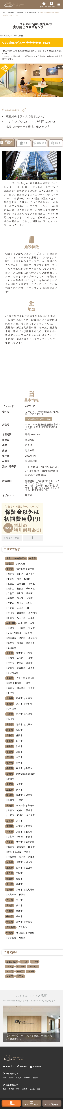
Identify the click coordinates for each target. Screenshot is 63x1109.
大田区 (20, 608)
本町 (18, 1089)
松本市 (19, 768)
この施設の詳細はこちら (38, 419)
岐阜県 (32, 558)
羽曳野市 (11, 856)
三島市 (20, 800)
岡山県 (9, 862)
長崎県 (9, 916)
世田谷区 (21, 583)
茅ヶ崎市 (32, 638)
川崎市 (10, 628)
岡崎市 (29, 810)
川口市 (29, 653)
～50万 (9, 976)
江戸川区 (30, 574)
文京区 (29, 598)
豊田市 (31, 805)
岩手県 (9, 735)
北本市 (20, 663)
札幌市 (29, 714)
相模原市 (11, 638)
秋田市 (19, 730)
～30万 (20, 971)
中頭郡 (31, 933)
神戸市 (20, 836)
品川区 (20, 593)
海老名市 (30, 643)
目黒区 (10, 593)
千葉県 (9, 678)
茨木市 (22, 856)
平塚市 (31, 628)
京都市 (29, 826)
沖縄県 (9, 933)
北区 (28, 608)
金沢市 (19, 757)
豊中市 (19, 842)
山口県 (9, 873)
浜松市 (19, 795)
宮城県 (9, 905)
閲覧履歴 (23, 1066)
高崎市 (19, 698)
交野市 (27, 852)
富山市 (19, 752)
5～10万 (21, 966)
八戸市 (29, 724)
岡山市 (29, 862)
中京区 (19, 826)
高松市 (19, 884)
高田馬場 (20, 563)
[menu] (58, 4)
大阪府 (9, 842)
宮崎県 (9, 922)
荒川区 (20, 574)
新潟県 (9, 774)
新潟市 (10, 778)
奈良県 (9, 821)
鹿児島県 (10, 927)
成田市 (10, 688)
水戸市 (19, 704)
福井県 (9, 763)
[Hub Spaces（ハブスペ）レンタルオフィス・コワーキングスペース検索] (14, 4)
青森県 (9, 724)
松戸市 (10, 693)
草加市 (29, 663)
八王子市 (21, 618)
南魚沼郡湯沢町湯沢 (25, 774)
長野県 (9, 768)
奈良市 (19, 821)
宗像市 (19, 889)
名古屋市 (30, 815)
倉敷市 (19, 862)
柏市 (9, 683)
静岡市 (10, 800)
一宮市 (10, 815)
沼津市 (29, 795)
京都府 (9, 826)
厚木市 (22, 638)
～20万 (9, 971)
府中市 (31, 569)
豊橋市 (10, 810)
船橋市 (18, 683)
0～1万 (24, 961)
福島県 (9, 746)
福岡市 (22, 894)
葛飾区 (31, 583)
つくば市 (11, 708)
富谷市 (19, 922)
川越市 (10, 658)
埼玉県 (9, 653)
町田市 (10, 618)
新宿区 (9, 563)
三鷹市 (31, 618)
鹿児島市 (22, 927)
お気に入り (10, 1066)
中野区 (29, 603)
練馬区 (10, 598)
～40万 (30, 971)
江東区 (10, 603)
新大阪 (32, 1089)
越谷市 (31, 668)
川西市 (19, 831)
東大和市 (32, 613)
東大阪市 (21, 847)
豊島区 (29, 593)
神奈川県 (10, 623)
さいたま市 (12, 672)
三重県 (9, 789)
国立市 (10, 574)
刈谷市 (20, 810)
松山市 (19, 878)
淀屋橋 (24, 1089)
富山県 (9, 752)
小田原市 (21, 628)
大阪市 (31, 856)
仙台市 (19, 905)
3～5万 (9, 966)
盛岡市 (19, 735)
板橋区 (10, 583)
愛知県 (9, 805)
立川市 (10, 613)
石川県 (9, 757)
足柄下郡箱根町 (14, 633)
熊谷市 (10, 663)
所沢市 (10, 668)
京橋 (39, 1089)
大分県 (9, 900)
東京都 (9, 569)
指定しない (11, 961)
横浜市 (20, 643)
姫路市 (29, 831)
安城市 (20, 815)
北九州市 (30, 889)
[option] (31, 1024)
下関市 (19, 873)
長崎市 (19, 916)
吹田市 (31, 847)
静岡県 (9, 795)
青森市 (19, 724)
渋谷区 (10, 588)
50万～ (20, 976)
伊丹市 (29, 836)
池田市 (10, 847)
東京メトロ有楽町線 (16, 558)
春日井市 (20, 805)
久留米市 (11, 894)
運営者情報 (37, 1066)
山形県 (9, 741)
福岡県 (9, 889)
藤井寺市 (30, 842)
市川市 (31, 688)
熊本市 (19, 911)
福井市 (19, 763)
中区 (32, 623)
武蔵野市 (21, 613)
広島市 (19, 867)
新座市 (20, 658)
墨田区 (20, 603)
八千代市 (20, 678)
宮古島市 (11, 938)
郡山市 (19, 746)
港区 (19, 579)
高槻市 (18, 852)
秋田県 (9, 730)
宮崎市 (29, 922)
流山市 (31, 678)
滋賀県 (9, 784)
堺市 (9, 852)
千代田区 (30, 588)
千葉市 (27, 683)
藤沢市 (28, 633)
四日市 (19, 789)
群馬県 (9, 698)
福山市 (29, 867)
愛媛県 (9, 878)
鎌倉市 (10, 643)
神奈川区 (22, 623)
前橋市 (29, 698)
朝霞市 (19, 653)
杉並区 (27, 579)
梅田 (4, 1089)
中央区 (10, 579)
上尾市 (29, 658)
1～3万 (34, 961)
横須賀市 (11, 647)
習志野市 (21, 688)
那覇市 (22, 938)
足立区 (20, 598)
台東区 (10, 608)
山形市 (19, 741)
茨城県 (9, 704)
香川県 (9, 884)
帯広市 (19, 714)
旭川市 (10, 719)
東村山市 (20, 569)
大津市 (19, 784)
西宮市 (10, 836)
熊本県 (9, 911)
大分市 (19, 900)
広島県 (9, 867)
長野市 (29, 768)
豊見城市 (20, 933)
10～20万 (33, 966)
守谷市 (29, 704)
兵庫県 (9, 831)
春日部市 (21, 668)
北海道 (9, 714)
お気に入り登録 (11, 538)
